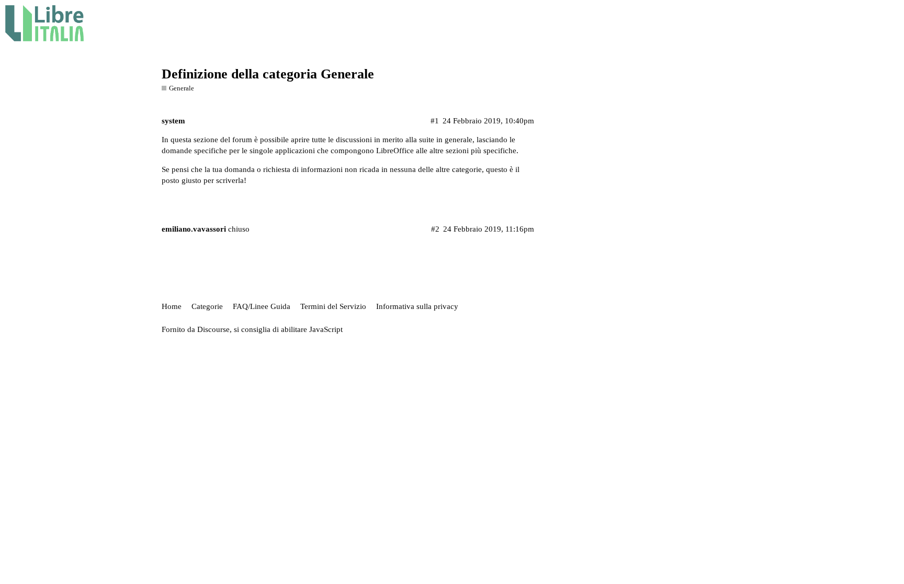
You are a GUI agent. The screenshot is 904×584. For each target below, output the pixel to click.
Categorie (207, 306)
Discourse (213, 329)
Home (172, 306)
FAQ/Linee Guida (261, 306)
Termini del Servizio (333, 306)
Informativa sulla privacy (417, 306)
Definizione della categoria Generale (268, 74)
